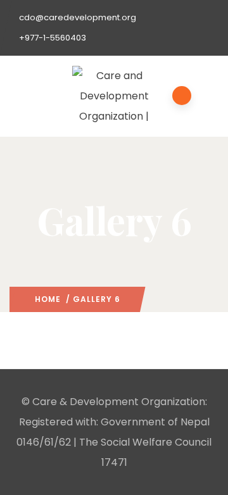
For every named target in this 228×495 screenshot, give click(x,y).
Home (48, 299)
